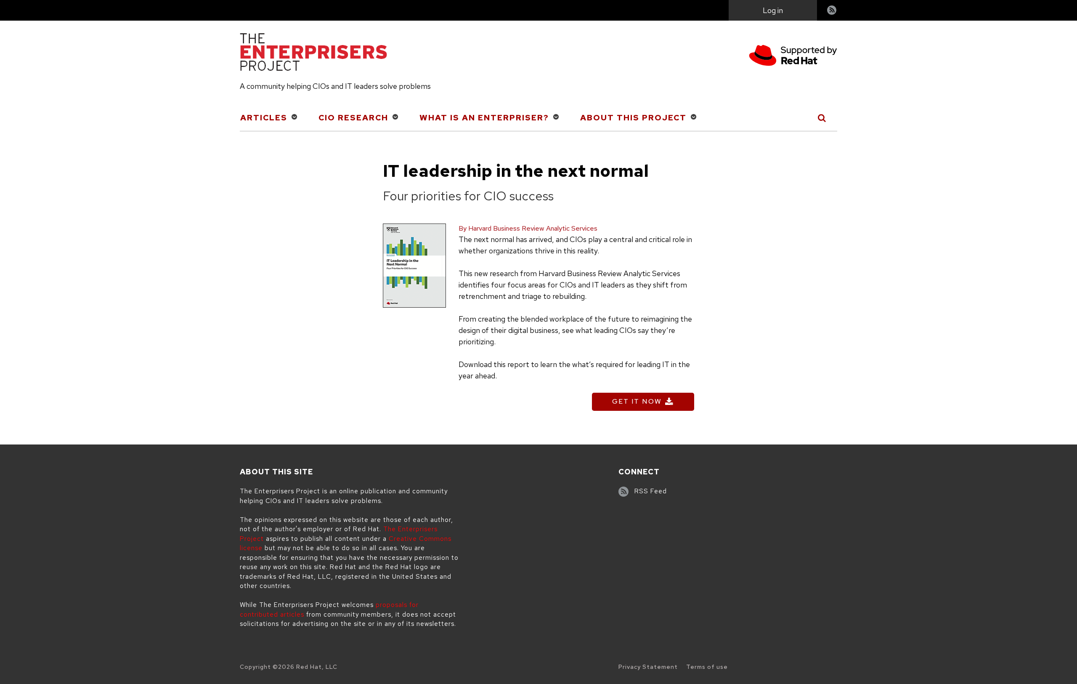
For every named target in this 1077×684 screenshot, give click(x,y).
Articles (263, 117)
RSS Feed (650, 491)
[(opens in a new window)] (793, 57)
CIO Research (353, 117)
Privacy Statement (648, 667)
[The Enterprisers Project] (313, 53)
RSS (832, 11)
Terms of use (707, 667)
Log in (773, 10)
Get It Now (637, 401)
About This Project (633, 117)
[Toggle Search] (822, 118)
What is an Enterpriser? (484, 117)
